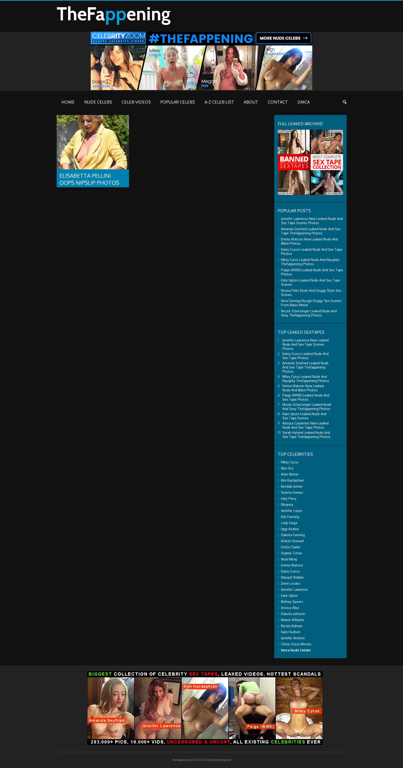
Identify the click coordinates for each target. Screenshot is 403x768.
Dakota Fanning (293, 535)
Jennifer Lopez (291, 511)
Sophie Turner (291, 553)
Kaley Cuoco (290, 571)
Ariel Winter (290, 474)
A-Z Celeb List (219, 101)
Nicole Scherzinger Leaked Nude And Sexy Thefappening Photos (309, 313)
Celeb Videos (136, 101)
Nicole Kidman (291, 626)
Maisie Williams (292, 620)
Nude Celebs (98, 101)
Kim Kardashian (292, 480)
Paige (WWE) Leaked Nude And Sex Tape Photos (305, 397)
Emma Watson (292, 565)
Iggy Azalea (290, 529)
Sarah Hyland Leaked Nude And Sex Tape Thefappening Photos (306, 435)
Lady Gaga (289, 523)
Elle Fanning (290, 517)
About (251, 101)
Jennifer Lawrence (294, 589)
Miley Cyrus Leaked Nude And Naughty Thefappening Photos (310, 262)
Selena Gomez (292, 492)
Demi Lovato (290, 583)
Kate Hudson (290, 632)
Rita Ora (287, 468)
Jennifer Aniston (293, 638)
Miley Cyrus (289, 462)
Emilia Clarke (290, 547)
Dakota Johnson (293, 614)
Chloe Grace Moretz (296, 644)
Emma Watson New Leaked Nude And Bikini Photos (303, 388)
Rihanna (287, 505)
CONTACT (278, 101)
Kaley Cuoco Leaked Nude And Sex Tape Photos (305, 356)
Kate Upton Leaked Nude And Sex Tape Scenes (304, 416)
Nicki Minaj (289, 559)
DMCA (303, 101)
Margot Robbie (292, 577)
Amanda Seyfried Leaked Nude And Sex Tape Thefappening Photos (310, 231)
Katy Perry (288, 498)
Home (68, 101)
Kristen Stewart (292, 541)
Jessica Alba (290, 608)
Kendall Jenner (292, 486)
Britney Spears (292, 602)
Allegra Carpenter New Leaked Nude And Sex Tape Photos (305, 425)
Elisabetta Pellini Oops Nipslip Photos (89, 179)
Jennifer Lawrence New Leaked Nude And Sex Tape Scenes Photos (312, 221)
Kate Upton (289, 596)
